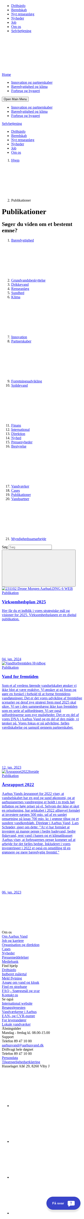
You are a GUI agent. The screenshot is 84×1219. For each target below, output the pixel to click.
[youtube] (46, 1213)
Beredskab (19, 10)
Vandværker (20, 486)
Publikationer (21, 495)
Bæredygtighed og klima (29, 87)
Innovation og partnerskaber (31, 82)
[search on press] (39, 568)
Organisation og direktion (20, 945)
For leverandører (14, 1020)
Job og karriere (13, 941)
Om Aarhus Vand (15, 936)
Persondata (10, 1058)
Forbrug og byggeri (25, 91)
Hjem (15, 160)
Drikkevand (20, 284)
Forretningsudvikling (26, 381)
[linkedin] (46, 1106)
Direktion (18, 434)
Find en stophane (14, 987)
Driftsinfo (18, 6)
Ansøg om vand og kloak (20, 982)
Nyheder (17, 18)
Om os (16, 27)
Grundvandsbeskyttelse (28, 280)
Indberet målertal (14, 974)
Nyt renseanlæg (22, 14)
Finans (16, 425)
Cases (15, 490)
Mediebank (10, 961)
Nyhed (16, 438)
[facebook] (46, 1141)
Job (13, 22)
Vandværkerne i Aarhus (19, 1012)
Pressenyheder (21, 442)
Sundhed (17, 293)
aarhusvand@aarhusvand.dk (23, 1045)
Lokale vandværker (16, 1024)
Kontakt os (10, 995)
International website (17, 1003)
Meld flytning (12, 978)
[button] (15, 99)
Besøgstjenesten (13, 1008)
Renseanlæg (20, 289)
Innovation (19, 337)
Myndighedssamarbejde (28, 539)
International (20, 430)
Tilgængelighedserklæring (21, 1062)
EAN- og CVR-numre (18, 1016)
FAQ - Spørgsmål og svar (21, 991)
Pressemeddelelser (15, 957)
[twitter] (46, 1177)
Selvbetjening (21, 31)
